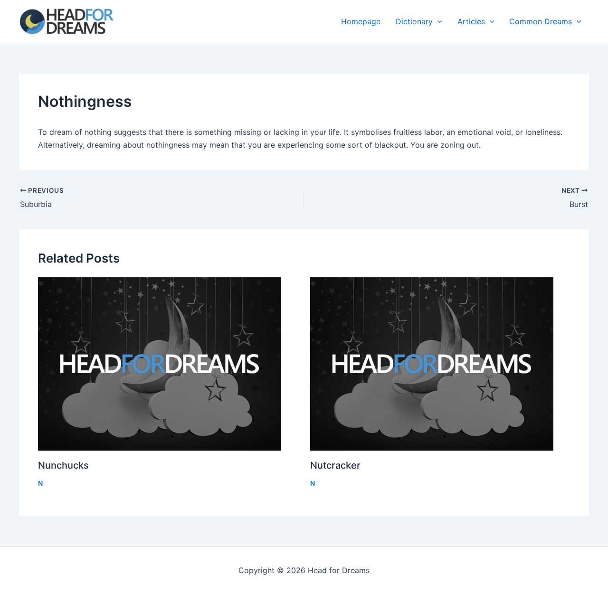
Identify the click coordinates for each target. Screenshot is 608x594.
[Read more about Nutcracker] (440, 364)
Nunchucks (63, 465)
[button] (437, 21)
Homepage (360, 21)
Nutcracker (335, 465)
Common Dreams (540, 21)
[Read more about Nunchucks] (168, 364)
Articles (471, 21)
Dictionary (414, 21)
